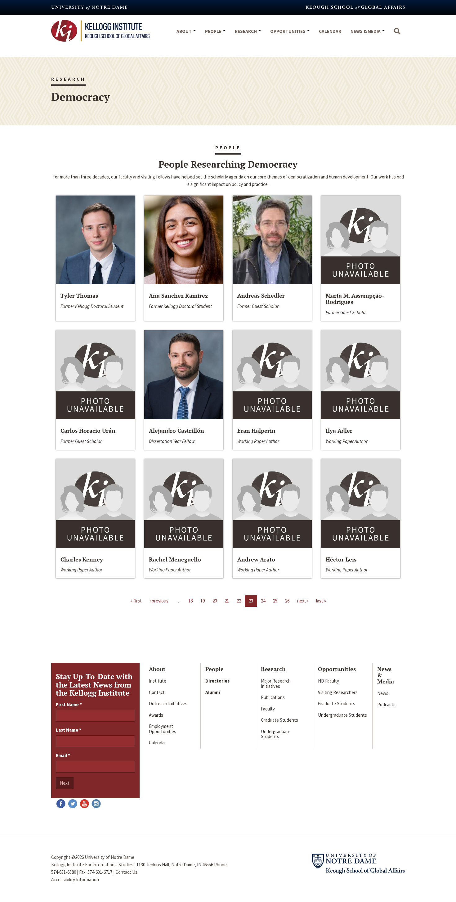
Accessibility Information (75, 879)
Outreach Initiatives (168, 703)
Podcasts (386, 704)
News (382, 693)
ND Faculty (328, 681)
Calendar (330, 31)
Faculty (268, 709)
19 (202, 601)
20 (214, 601)
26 (287, 601)
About (185, 31)
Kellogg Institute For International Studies (92, 865)
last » (321, 601)
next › (302, 601)
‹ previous (159, 601)
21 (227, 601)
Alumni (212, 692)
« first (136, 601)
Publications (273, 697)
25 (275, 601)
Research (246, 31)
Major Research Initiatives (276, 683)
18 (190, 601)
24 (263, 601)
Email (63, 755)
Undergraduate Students (276, 734)
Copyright (60, 857)
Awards (156, 715)
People (213, 31)
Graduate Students (279, 720)
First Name (69, 704)
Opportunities (288, 31)
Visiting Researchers (338, 692)
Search (397, 34)
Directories (217, 681)
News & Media (366, 31)
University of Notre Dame (109, 857)
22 (239, 601)
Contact (157, 692)
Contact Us (126, 872)
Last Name (68, 730)
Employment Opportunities (162, 728)
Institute (157, 681)
